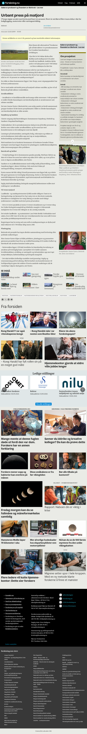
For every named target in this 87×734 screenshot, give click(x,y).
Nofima (35, 686)
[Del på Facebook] (2, 299)
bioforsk (63, 295)
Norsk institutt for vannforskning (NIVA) (44, 718)
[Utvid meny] (85, 3)
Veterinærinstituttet (67, 716)
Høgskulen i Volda (9, 694)
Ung (66, 3)
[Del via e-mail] (11, 299)
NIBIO (6, 718)
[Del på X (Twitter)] (5, 299)
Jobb (78, 3)
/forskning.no (67, 598)
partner (5, 295)
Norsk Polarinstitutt (38, 706)
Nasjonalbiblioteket (38, 668)
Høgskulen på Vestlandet (11, 697)
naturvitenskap (16, 295)
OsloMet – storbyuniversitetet (41, 720)
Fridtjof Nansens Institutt (11, 682)
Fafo (5, 671)
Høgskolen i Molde (9, 689)
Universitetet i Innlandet (69, 702)
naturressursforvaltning (34, 295)
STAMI (64, 678)
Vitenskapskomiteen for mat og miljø (72, 721)
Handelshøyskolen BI (10, 685)
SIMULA (64, 666)
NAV (5, 715)
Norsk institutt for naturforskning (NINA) (44, 715)
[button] (4, 389)
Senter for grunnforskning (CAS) (71, 671)
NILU (5, 724)
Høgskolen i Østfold (9, 692)
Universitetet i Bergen (68, 700)
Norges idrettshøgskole (39, 703)
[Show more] (72, 141)
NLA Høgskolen (37, 655)
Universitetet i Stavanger (69, 707)
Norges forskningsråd (39, 698)
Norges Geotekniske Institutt (41, 694)
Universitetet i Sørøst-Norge (70, 709)
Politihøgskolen (66, 655)
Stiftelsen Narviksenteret (69, 683)
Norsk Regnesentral (38, 708)
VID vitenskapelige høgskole (70, 719)
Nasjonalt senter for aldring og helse (43, 675)
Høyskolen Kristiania (10, 699)
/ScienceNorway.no (69, 606)
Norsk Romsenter (38, 710)
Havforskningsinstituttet (11, 687)
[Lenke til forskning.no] (27, 2)
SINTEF (64, 669)
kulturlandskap (52, 295)
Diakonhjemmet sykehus (11, 664)
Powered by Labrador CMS (43, 731)
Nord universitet (37, 689)
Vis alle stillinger (43, 404)
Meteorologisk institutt (10, 713)
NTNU (35, 666)
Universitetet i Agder (68, 697)
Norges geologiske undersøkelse (42, 701)
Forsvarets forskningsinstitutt (12, 677)
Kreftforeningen (8, 706)
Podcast (72, 3)
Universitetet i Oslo (67, 704)
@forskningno (68, 595)
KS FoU (6, 704)
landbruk (72, 295)
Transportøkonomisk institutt (70, 692)
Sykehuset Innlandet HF (68, 687)
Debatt (60, 3)
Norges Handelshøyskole (40, 696)
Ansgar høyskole (9, 655)
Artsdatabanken (8, 662)
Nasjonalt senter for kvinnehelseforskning (45, 680)
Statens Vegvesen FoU (68, 680)
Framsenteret (8, 680)
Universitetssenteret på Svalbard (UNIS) (73, 712)
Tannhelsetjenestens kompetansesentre (73, 690)
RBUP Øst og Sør (66, 660)
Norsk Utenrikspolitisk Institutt (42, 713)
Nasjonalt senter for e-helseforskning (43, 677)
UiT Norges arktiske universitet (70, 695)
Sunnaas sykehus (67, 685)
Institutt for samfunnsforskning (13, 701)
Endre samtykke (11, 644)
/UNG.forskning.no (69, 602)
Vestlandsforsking (67, 714)
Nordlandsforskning (39, 691)
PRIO (63, 657)
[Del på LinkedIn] (8, 299)
